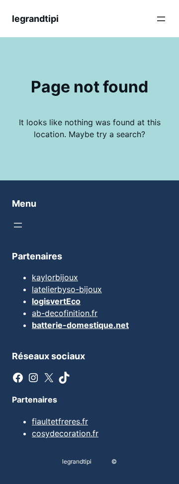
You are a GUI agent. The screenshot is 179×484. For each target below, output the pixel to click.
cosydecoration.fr (65, 433)
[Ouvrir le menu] (161, 19)
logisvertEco (56, 301)
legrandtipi (35, 18)
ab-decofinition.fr (64, 313)
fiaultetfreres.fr (60, 421)
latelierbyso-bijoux (67, 289)
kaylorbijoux (55, 277)
